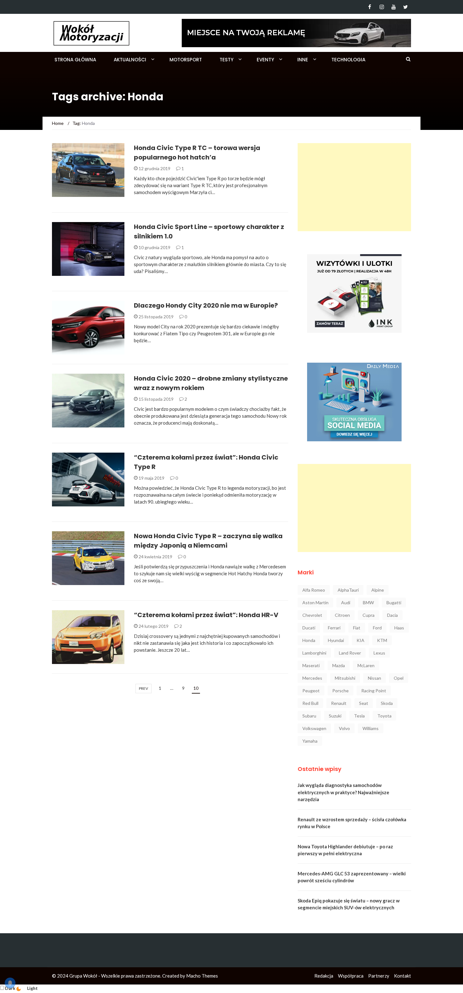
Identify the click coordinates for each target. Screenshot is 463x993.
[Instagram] (381, 7)
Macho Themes (202, 976)
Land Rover (350, 652)
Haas (399, 627)
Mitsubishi (345, 678)
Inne (302, 59)
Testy (226, 59)
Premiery (70, 272)
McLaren (365, 665)
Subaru (309, 715)
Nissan (374, 678)
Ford (377, 627)
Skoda (387, 703)
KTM (382, 640)
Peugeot (311, 690)
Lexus (379, 652)
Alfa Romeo (313, 590)
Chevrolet (312, 615)
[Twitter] (405, 7)
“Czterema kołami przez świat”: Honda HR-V (206, 615)
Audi (345, 602)
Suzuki (335, 715)
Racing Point (373, 690)
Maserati (311, 665)
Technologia (348, 59)
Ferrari (334, 627)
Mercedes (312, 678)
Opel (398, 678)
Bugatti (393, 602)
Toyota (384, 715)
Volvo (344, 728)
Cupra (368, 615)
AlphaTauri (348, 590)
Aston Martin (315, 602)
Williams (371, 728)
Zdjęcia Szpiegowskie (84, 581)
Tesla (359, 715)
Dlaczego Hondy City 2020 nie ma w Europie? (206, 305)
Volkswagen (314, 728)
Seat (363, 703)
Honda (308, 640)
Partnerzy (378, 976)
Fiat (356, 627)
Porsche (340, 690)
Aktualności (130, 59)
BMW (368, 602)
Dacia (392, 615)
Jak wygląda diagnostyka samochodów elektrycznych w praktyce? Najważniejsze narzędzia (343, 792)
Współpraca (350, 976)
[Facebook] (369, 7)
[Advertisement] (354, 187)
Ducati (308, 627)
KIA (360, 640)
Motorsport (185, 59)
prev (143, 688)
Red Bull (310, 703)
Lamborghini (314, 652)
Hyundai (336, 640)
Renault (338, 703)
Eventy (265, 59)
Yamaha (309, 741)
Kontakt (402, 976)
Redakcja (323, 976)
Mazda (338, 665)
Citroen (342, 615)
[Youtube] (393, 7)
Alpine (377, 590)
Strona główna (75, 59)
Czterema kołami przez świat (86, 500)
